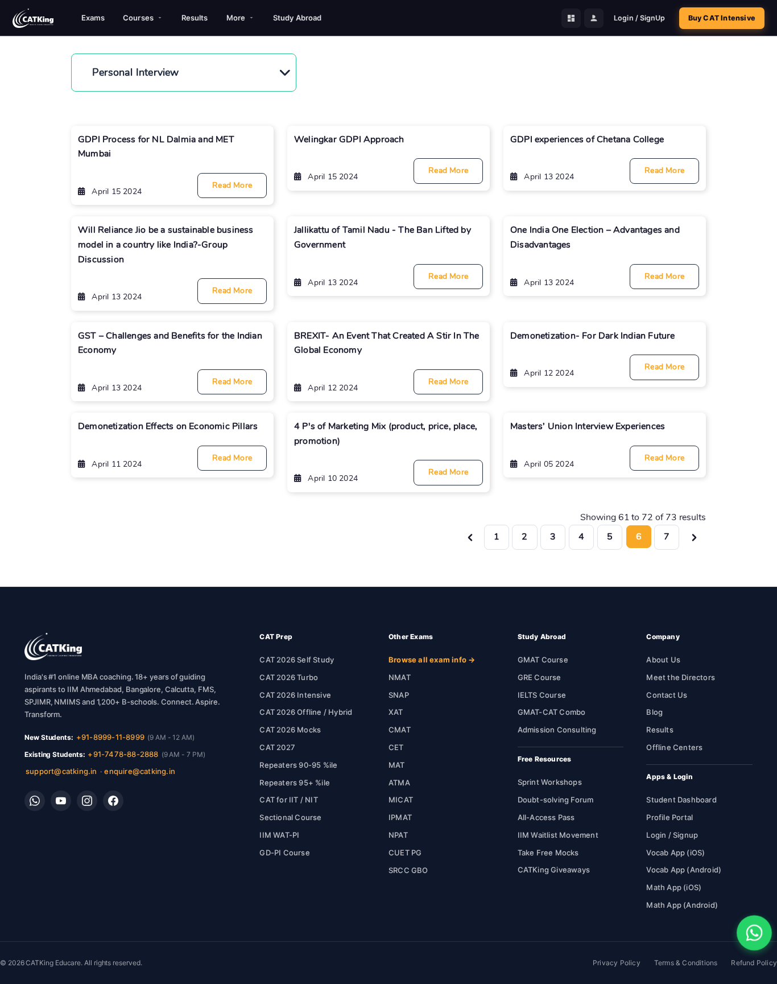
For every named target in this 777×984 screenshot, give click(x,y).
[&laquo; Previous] (470, 536)
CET (396, 747)
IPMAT (400, 817)
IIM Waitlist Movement (558, 834)
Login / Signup (672, 834)
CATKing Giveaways (554, 869)
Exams (93, 17)
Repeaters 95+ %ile (294, 782)
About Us (663, 659)
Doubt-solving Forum (556, 799)
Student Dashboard (681, 799)
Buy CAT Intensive (721, 18)
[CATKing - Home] (33, 18)
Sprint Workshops (550, 782)
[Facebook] (113, 801)
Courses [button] (138, 17)
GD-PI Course (284, 852)
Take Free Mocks (548, 852)
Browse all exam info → (431, 659)
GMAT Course (543, 659)
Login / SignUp (639, 18)
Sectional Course (290, 817)
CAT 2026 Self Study (296, 659)
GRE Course (539, 677)
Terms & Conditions (686, 962)
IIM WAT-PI (279, 834)
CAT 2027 (277, 747)
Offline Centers (674, 747)
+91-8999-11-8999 (110, 737)
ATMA (399, 782)
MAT (396, 764)
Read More (232, 185)
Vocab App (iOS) (675, 852)
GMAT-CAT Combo (552, 712)
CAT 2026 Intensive (295, 694)
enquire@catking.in (139, 771)
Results (194, 17)
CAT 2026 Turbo (288, 677)
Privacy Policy (616, 962)
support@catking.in (61, 771)
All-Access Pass (546, 817)
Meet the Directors (680, 677)
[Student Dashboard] (571, 18)
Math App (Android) (682, 904)
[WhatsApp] (34, 801)
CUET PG (404, 852)
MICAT (400, 799)
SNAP (398, 694)
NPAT (398, 834)
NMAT (399, 677)
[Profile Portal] (594, 18)
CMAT (399, 729)
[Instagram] (87, 801)
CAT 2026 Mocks (290, 729)
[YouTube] (61, 801)
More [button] (235, 17)
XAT (395, 712)
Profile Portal (669, 817)
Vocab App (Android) (683, 869)
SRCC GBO (408, 870)
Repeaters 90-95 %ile (298, 764)
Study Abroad (297, 17)
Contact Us (666, 694)
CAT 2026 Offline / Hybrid (305, 712)
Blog (654, 712)
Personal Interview (135, 72)
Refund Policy (754, 962)
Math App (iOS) (673, 887)
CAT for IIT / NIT (288, 799)
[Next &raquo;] (694, 536)
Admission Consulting (557, 729)
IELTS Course (542, 694)
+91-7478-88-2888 (123, 754)
